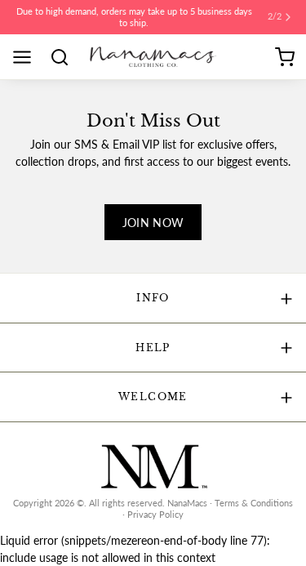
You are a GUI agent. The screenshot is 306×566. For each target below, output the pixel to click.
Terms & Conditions (254, 503)
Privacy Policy (155, 514)
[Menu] (27, 57)
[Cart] (285, 57)
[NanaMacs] (152, 56)
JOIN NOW (153, 223)
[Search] (65, 57)
